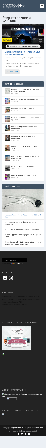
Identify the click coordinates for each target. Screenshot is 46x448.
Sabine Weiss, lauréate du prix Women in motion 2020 (20, 223)
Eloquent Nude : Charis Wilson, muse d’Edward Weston (25, 90)
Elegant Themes (17, 428)
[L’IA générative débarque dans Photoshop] (7, 138)
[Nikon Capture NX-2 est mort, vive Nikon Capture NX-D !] (23, 36)
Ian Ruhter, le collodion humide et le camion (22, 230)
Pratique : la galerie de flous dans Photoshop (24, 127)
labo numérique (36, 58)
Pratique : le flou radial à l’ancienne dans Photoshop (25, 157)
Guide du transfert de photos (22, 108)
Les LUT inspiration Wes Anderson (24, 99)
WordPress (38, 428)
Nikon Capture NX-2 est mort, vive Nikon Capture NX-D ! (22, 53)
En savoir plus (12, 72)
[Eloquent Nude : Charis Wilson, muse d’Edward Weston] (7, 91)
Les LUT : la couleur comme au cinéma (26, 117)
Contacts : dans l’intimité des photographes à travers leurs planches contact (23, 243)
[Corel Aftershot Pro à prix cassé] (7, 177)
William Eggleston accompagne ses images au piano (23, 236)
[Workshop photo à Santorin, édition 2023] (7, 148)
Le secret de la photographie (22, 166)
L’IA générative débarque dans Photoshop (23, 137)
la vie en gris (13, 431)
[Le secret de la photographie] (7, 168)
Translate (19, 264)
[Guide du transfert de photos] (7, 110)
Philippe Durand (12, 58)
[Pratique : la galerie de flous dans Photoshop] (7, 128)
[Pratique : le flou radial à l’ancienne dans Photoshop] (7, 158)
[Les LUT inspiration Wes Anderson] (7, 101)
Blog (29, 58)
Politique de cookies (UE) (28, 431)
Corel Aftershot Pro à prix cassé (23, 175)
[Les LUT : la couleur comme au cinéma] (7, 119)
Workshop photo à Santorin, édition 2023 (25, 147)
